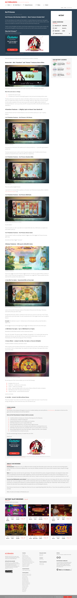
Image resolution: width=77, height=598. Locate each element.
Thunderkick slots (25, 579)
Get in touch (41, 559)
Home (62, 7)
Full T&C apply (22, 53)
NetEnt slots (24, 589)
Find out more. (10, 568)
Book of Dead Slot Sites (26, 557)
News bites (41, 554)
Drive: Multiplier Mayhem (10, 191)
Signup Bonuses (28, 5)
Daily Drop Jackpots (25, 565)
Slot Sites (17, 5)
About (46, 5)
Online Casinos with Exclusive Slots (28, 562)
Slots (9, 5)
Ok (67, 596)
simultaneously (51, 410)
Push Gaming (24, 588)
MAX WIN (17, 517)
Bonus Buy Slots (25, 577)
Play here (12, 49)
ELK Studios (24, 590)
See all (26, 499)
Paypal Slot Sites (25, 555)
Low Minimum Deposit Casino (27, 563)
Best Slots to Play (25, 578)
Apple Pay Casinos (25, 566)
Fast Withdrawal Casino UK (26, 559)
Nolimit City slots (25, 585)
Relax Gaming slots (25, 581)
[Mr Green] (55, 64)
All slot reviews (24, 576)
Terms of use (41, 563)
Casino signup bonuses (26, 570)
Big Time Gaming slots (26, 583)
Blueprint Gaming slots (26, 582)
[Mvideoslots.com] (11, 2)
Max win (57, 31)
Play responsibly (17, 53)
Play (68, 63)
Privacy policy (41, 564)
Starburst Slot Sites (25, 556)
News (39, 5)
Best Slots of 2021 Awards (26, 574)
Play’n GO (24, 591)
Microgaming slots (25, 580)
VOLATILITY (12, 517)
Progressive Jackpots (26, 564)
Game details (59, 33)
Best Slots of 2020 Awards (26, 575)
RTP (56, 28)
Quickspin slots (24, 587)
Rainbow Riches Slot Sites (26, 558)
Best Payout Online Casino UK (27, 561)
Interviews (41, 555)
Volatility (57, 25)
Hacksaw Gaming (25, 586)
